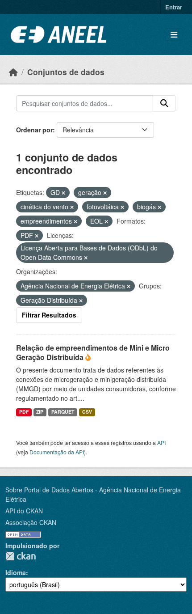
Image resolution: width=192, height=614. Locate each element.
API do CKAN (24, 510)
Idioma (15, 572)
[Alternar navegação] (174, 34)
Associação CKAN (30, 522)
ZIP (39, 411)
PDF (24, 411)
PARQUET (62, 411)
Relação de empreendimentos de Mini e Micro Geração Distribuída (93, 352)
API (161, 442)
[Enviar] (164, 103)
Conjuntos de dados (65, 71)
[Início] (13, 71)
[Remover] (63, 192)
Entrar (173, 7)
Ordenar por (34, 129)
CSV (87, 411)
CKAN (20, 556)
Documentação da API (56, 452)
